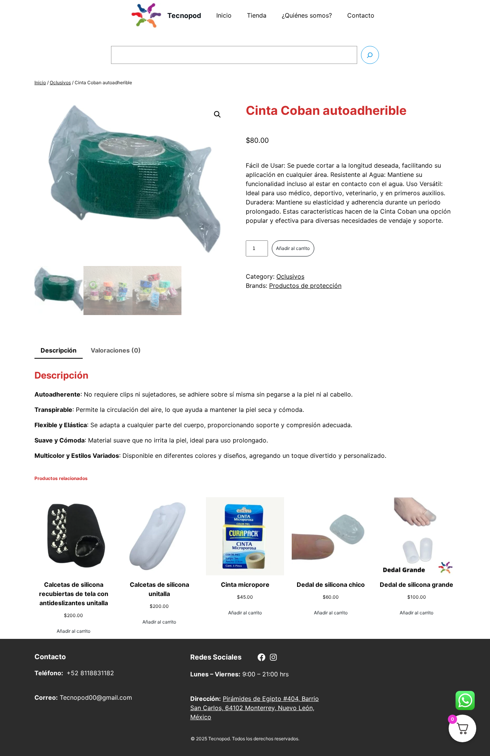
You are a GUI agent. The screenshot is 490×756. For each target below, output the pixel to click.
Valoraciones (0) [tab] (116, 350)
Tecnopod (184, 15)
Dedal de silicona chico (331, 584)
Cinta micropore (245, 584)
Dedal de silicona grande (416, 584)
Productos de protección (305, 285)
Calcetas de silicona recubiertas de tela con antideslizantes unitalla (73, 594)
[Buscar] (370, 55)
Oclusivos (60, 82)
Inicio (40, 82)
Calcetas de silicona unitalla (159, 589)
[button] (217, 114)
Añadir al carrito (293, 248)
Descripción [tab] (59, 350)
